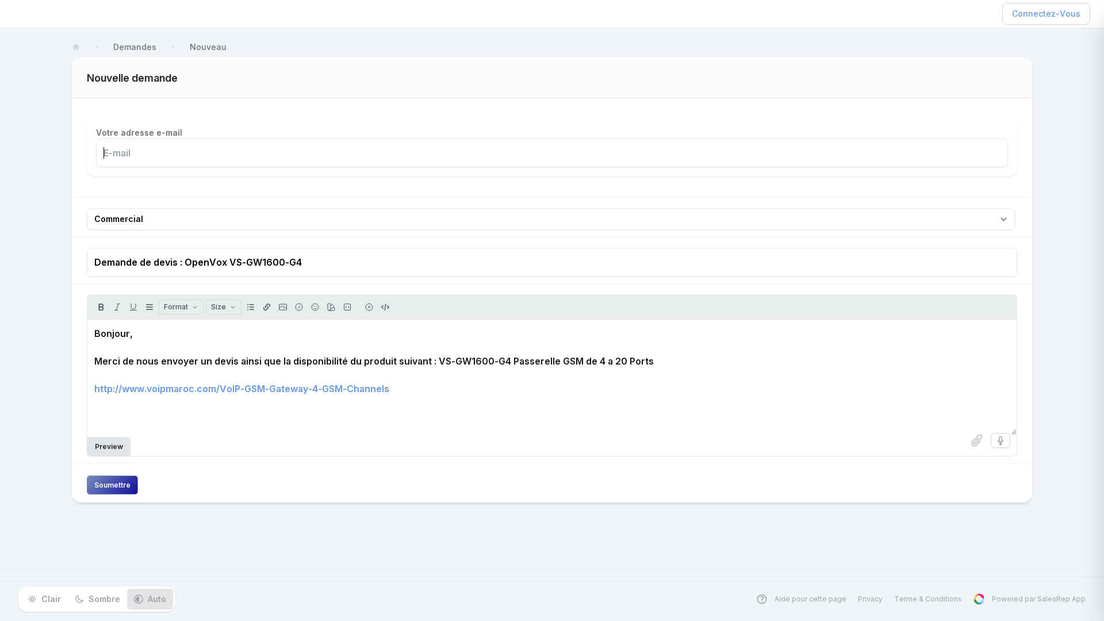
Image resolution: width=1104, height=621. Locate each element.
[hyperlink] (267, 307)
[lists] (251, 307)
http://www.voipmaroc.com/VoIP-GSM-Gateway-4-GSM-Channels (241, 388)
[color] (331, 307)
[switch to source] (385, 307)
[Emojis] (315, 307)
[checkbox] (299, 307)
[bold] (101, 307)
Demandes (134, 47)
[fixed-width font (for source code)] (347, 307)
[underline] (133, 307)
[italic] (117, 307)
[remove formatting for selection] (369, 307)
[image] (283, 307)
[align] (149, 307)
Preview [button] (109, 446)
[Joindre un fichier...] (976, 440)
